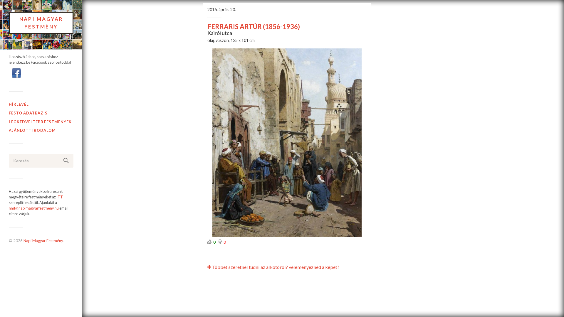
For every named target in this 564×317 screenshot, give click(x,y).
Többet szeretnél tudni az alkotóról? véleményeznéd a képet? (275, 267)
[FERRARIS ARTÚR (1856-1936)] (287, 142)
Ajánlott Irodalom (32, 130)
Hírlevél (19, 104)
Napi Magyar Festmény (41, 23)
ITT (59, 197)
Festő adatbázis (28, 113)
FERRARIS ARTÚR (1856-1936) (253, 27)
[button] (16, 72)
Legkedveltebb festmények (40, 121)
